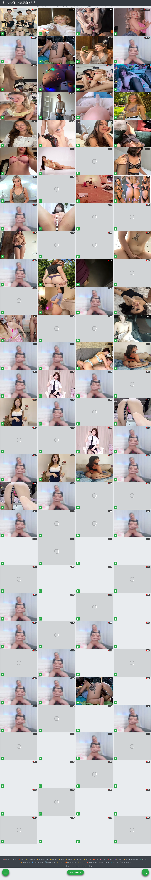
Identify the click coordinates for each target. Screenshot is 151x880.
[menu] (5, 872)
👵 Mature (53, 859)
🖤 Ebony (13, 859)
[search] (145, 872)
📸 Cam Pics (114, 862)
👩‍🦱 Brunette (78, 859)
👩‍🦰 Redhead (87, 859)
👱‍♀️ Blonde (69, 859)
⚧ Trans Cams (25, 862)
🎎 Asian (6, 859)
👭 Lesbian (118, 859)
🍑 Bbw (95, 859)
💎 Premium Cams (37, 862)
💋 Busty (110, 859)
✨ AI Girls (60, 862)
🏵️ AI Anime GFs (70, 862)
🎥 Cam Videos (104, 862)
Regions (69, 866)
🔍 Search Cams (125, 862)
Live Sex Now (75, 872)
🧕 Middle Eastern (42, 859)
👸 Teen (61, 859)
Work (74, 866)
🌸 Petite (103, 859)
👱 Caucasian (30, 859)
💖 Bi (125, 859)
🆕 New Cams (133, 859)
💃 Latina (21, 859)
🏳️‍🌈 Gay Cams (144, 859)
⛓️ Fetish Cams (50, 862)
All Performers (85, 866)
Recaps (78, 866)
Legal (91, 866)
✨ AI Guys (81, 862)
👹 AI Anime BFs (92, 862)
